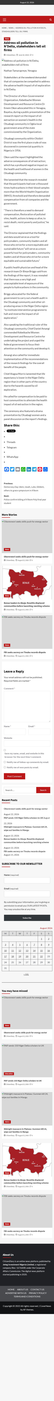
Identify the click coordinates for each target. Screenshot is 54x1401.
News (7, 39)
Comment (9, 688)
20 (27, 956)
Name (7, 726)
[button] (4, 19)
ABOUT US (22, 1289)
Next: (25, 500)
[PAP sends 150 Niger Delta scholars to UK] (27, 1060)
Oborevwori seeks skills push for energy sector (26, 556)
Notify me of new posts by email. (23, 767)
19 (20, 956)
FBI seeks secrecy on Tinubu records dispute (24, 851)
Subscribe (27, 918)
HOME (11, 1289)
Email (31, 726)
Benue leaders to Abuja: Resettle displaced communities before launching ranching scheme (27, 605)
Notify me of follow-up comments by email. (28, 762)
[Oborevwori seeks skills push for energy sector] (27, 536)
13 (27, 950)
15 (41, 950)
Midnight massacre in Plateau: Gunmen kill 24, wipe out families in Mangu (25, 828)
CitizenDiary (10, 55)
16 (48, 950)
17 (5, 956)
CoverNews (45, 1306)
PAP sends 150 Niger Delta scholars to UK (23, 818)
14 (34, 950)
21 (34, 956)
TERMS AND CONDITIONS (27, 1296)
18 (12, 956)
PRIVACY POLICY (38, 1293)
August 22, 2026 (23, 560)
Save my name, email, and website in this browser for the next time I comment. (24, 755)
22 (41, 956)
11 (12, 950)
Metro (7, 1122)
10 (5, 950)
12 (20, 950)
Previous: (24, 487)
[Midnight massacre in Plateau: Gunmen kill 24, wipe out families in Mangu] (27, 1109)
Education (9, 1074)
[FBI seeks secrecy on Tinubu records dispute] (27, 632)
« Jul (26, 974)
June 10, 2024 (24, 55)
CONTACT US (37, 1289)
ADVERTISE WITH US (15, 1293)
